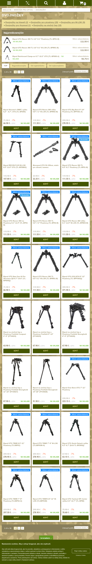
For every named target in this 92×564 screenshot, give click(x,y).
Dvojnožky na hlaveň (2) (16, 22)
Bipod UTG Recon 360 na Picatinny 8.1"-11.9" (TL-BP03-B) (15, 223)
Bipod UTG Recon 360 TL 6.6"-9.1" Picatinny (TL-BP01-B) (35, 39)
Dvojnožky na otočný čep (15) (47, 25)
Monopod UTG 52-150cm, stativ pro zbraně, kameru (46, 166)
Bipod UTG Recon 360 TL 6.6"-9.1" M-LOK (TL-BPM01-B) (35, 48)
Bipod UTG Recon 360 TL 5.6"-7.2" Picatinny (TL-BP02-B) (45, 222)
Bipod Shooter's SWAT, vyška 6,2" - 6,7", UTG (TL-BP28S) (15, 111)
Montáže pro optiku (23, 10)
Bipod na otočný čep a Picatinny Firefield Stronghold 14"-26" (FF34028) (45, 390)
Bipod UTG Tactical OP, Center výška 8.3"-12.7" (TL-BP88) (74, 500)
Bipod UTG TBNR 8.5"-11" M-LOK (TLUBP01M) (44, 500)
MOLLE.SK (7, 10)
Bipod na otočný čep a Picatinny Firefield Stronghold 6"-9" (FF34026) (74, 334)
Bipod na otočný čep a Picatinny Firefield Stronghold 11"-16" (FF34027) (15, 390)
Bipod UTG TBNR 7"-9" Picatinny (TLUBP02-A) (12, 500)
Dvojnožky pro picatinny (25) (44, 22)
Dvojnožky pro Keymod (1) (18, 25)
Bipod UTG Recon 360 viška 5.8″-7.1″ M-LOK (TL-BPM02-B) (45, 111)
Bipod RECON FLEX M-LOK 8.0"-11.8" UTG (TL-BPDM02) (15, 166)
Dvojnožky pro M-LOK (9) (73, 22)
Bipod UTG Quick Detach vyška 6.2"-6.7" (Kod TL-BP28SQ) (75, 444)
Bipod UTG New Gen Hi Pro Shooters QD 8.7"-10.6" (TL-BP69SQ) (14, 279)
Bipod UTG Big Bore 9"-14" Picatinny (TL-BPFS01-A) (73, 111)
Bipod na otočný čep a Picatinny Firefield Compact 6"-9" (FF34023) (14, 334)
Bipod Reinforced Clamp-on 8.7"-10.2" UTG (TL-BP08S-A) (35, 56)
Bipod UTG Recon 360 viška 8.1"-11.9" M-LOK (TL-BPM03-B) (75, 222)
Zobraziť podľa (68, 72)
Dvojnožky (41, 10)
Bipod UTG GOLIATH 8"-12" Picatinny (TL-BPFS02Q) (73, 277)
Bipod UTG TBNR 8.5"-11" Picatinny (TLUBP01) (13, 444)
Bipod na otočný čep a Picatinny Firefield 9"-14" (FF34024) (43, 334)
